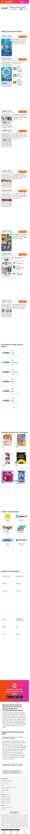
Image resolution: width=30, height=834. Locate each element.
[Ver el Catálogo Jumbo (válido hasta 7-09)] (6, 47)
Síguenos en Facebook (6, 798)
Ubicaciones (14, 4)
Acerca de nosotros (5, 788)
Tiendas (5, 4)
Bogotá (17, 737)
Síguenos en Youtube (5, 801)
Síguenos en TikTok (5, 802)
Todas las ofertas (5, 783)
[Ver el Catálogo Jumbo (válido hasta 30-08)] (6, 200)
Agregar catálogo (5, 790)
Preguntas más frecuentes (6, 780)
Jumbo (9, 4)
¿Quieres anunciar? (5, 782)
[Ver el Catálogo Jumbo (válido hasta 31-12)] (6, 311)
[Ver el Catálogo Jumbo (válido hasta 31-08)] (6, 140)
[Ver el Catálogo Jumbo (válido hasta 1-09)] (6, 267)
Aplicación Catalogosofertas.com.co (9, 787)
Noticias (3, 792)
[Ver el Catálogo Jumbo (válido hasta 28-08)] (6, 121)
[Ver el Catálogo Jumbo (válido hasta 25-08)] (6, 181)
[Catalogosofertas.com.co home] (9, 1)
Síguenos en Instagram (6, 799)
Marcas (2, 785)
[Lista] (23, 2)
